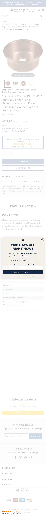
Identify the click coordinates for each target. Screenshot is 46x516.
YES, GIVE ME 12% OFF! (23, 272)
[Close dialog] (42, 239)
